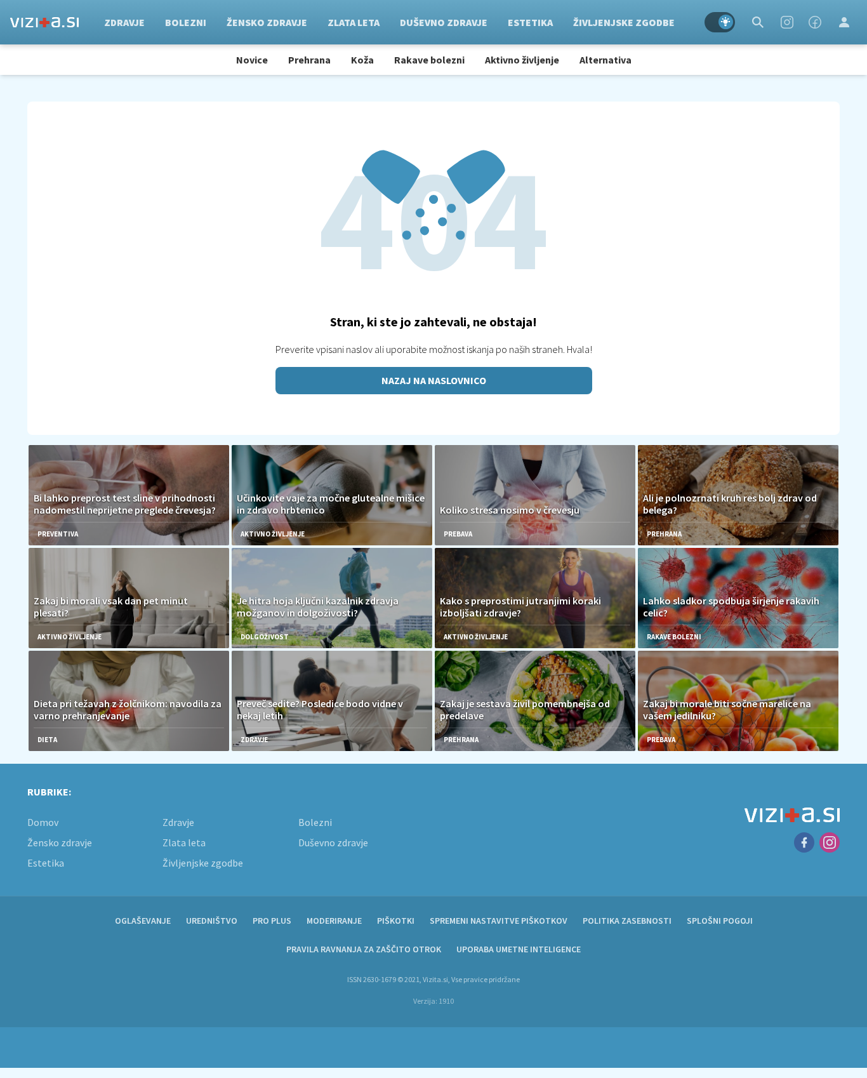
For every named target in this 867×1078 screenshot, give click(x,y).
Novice (252, 59)
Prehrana (309, 59)
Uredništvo (211, 920)
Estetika (530, 22)
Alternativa (605, 59)
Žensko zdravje (267, 22)
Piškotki (395, 920)
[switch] (720, 22)
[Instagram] (787, 22)
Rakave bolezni (429, 59)
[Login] (844, 22)
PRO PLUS (272, 920)
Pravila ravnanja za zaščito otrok (363, 949)
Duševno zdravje (443, 22)
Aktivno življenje (522, 59)
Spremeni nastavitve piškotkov (498, 920)
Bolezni (185, 22)
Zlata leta (354, 22)
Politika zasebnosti (627, 920)
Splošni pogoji (720, 920)
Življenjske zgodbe (624, 22)
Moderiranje (334, 920)
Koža (362, 59)
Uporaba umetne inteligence (518, 949)
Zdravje (124, 22)
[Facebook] (815, 22)
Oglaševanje (143, 920)
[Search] (757, 22)
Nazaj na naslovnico (433, 380)
